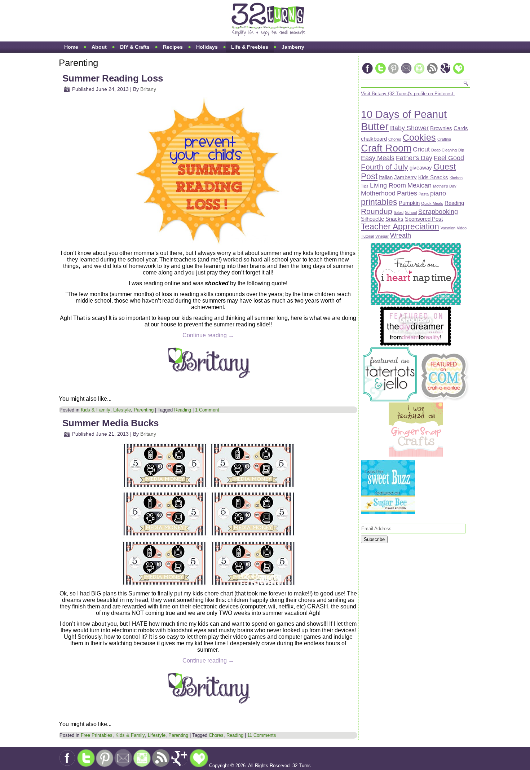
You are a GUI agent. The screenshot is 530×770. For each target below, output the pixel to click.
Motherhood (378, 193)
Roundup (376, 211)
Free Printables (96, 735)
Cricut (421, 149)
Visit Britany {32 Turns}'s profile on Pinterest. (408, 93)
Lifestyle (122, 410)
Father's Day (414, 158)
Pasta (424, 194)
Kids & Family (95, 410)
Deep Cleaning (444, 150)
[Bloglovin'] (458, 73)
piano (438, 193)
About (99, 47)
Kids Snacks (433, 177)
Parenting (144, 410)
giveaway (421, 167)
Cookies (419, 137)
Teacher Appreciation (400, 226)
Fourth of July (384, 167)
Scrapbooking (438, 211)
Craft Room (386, 148)
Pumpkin (409, 203)
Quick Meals (432, 203)
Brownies (441, 128)
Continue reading (208, 335)
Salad (398, 212)
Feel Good (449, 158)
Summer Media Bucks (110, 423)
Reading (182, 410)
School (411, 212)
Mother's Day (444, 186)
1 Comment (207, 410)
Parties (407, 193)
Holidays (207, 47)
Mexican (419, 185)
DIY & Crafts (135, 47)
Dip (461, 150)
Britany (148, 89)
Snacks (394, 219)
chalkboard (374, 139)
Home (71, 47)
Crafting (444, 139)
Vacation (448, 228)
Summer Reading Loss (112, 78)
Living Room (388, 185)
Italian (386, 177)
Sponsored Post (424, 219)
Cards (461, 128)
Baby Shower (409, 128)
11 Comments (261, 735)
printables (379, 202)
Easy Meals (377, 158)
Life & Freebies (249, 47)
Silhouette (372, 219)
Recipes (173, 47)
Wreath (400, 235)
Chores (216, 735)
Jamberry (293, 47)
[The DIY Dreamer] (416, 344)
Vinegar (382, 236)
